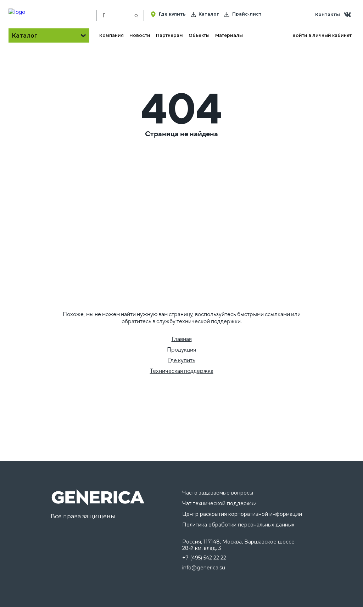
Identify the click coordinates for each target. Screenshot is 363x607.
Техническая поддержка (181, 371)
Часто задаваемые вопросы (217, 493)
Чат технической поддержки (219, 503)
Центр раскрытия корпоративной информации (242, 514)
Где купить (181, 360)
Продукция (181, 349)
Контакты (327, 14)
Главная (182, 339)
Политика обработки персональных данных (238, 525)
